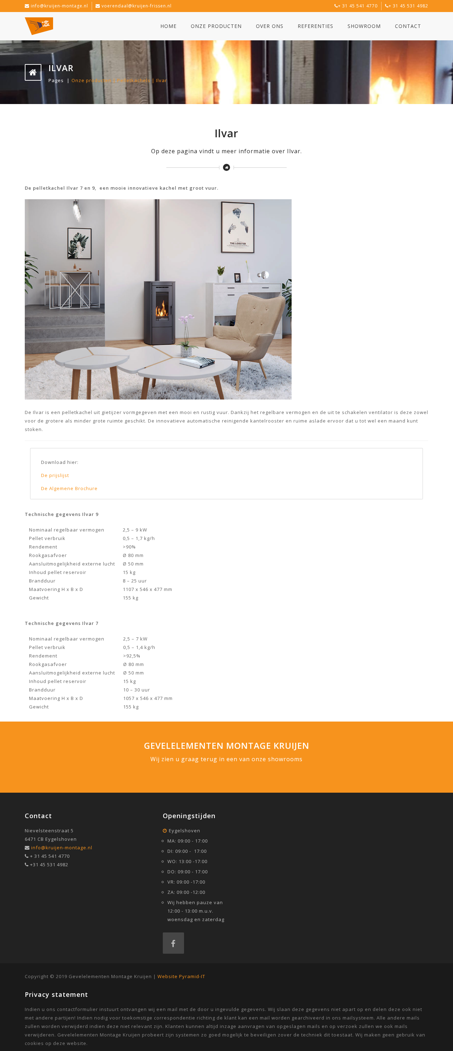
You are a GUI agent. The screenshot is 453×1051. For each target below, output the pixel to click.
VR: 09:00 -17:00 (186, 882)
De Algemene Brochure (70, 488)
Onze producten (216, 26)
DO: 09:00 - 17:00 (187, 871)
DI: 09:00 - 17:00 (187, 851)
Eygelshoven (184, 830)
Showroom (364, 26)
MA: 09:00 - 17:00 (187, 841)
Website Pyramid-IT (181, 976)
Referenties (315, 26)
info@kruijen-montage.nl (59, 6)
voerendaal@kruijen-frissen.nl (137, 6)
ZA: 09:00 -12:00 (186, 892)
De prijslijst (55, 475)
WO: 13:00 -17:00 (187, 861)
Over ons (269, 26)
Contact (408, 26)
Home (168, 26)
